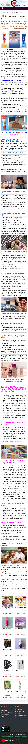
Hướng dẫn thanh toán (19, 711)
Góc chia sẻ (17, 713)
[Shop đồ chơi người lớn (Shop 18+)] (14, 3)
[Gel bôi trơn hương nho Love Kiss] (20, 664)
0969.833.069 (5, 710)
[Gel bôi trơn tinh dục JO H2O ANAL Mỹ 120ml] (20, 685)
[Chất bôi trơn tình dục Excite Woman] (20, 622)
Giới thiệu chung (18, 709)
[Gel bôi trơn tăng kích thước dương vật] (7, 643)
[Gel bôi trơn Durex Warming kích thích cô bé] (20, 601)
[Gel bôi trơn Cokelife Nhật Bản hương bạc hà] (7, 664)
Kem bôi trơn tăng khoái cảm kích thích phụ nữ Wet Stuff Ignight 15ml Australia (20, 651)
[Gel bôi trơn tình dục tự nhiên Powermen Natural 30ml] (7, 685)
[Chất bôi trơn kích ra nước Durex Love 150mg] (7, 622)
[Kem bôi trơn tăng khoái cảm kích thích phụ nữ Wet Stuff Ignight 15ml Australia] (20, 643)
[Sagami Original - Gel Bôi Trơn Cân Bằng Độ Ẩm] (7, 601)
